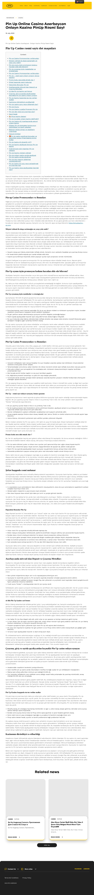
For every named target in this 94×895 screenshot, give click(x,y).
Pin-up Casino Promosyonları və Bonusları (24, 58)
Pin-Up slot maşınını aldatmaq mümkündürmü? (20, 160)
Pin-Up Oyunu (14, 107)
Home (21, 5)
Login (68, 5)
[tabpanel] (26, 809)
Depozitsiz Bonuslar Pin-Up (19, 85)
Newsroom (10, 17)
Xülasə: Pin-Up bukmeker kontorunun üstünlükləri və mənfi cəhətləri (22, 126)
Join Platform (62, 5)
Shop (30, 5)
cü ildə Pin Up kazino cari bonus (20, 91)
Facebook (78, 869)
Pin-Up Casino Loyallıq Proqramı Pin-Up (23, 109)
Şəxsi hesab (13, 114)
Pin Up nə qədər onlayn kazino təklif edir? (24, 119)
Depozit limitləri (15, 134)
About (26, 5)
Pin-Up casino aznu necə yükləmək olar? (23, 104)
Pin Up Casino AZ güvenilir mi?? (20, 142)
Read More (12, 837)
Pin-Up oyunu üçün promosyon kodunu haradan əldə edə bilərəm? (23, 66)
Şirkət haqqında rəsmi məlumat (20, 82)
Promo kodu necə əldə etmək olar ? (22, 80)
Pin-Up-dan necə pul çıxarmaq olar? (22, 112)
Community (37, 5)
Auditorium (44, 5)
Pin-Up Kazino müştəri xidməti (20, 153)
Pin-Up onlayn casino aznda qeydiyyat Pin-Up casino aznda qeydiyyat (22, 156)
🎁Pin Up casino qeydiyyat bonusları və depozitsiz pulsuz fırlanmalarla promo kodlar (23, 138)
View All (47, 845)
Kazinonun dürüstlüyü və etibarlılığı (21, 102)
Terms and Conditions (11, 878)
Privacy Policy (26, 878)
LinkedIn (86, 869)
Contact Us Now (53, 5)
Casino (20, 17)
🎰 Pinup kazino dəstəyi (17, 116)
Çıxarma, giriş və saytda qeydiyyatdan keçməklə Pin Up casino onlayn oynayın (23, 94)
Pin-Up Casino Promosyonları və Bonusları (24, 73)
